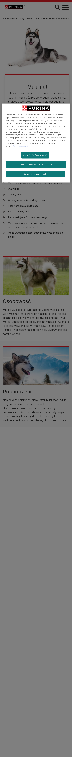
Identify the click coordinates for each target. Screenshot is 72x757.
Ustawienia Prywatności (35, 155)
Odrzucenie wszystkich (35, 174)
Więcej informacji (20, 146)
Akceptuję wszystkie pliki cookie (36, 164)
